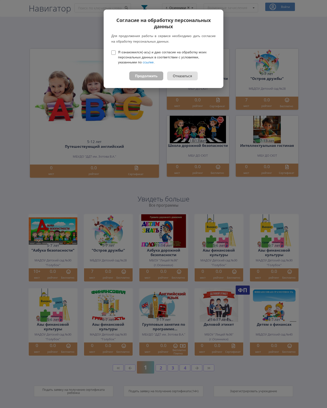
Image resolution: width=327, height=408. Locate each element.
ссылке (148, 62)
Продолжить (146, 76)
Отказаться (182, 76)
